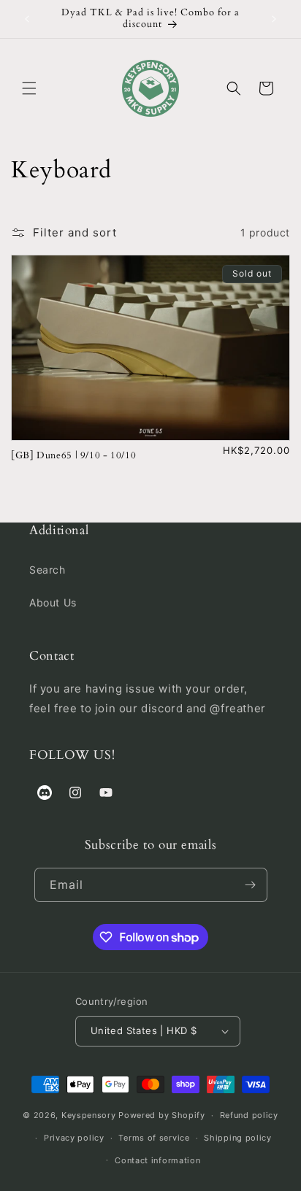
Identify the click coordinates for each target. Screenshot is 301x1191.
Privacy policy (74, 1138)
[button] (29, 88)
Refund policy (249, 1115)
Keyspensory (88, 1115)
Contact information (157, 1160)
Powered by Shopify (161, 1115)
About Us (53, 602)
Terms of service (153, 1138)
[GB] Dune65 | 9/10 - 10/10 (73, 456)
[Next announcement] (274, 19)
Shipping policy (238, 1138)
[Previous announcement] (27, 19)
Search (47, 569)
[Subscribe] (251, 885)
